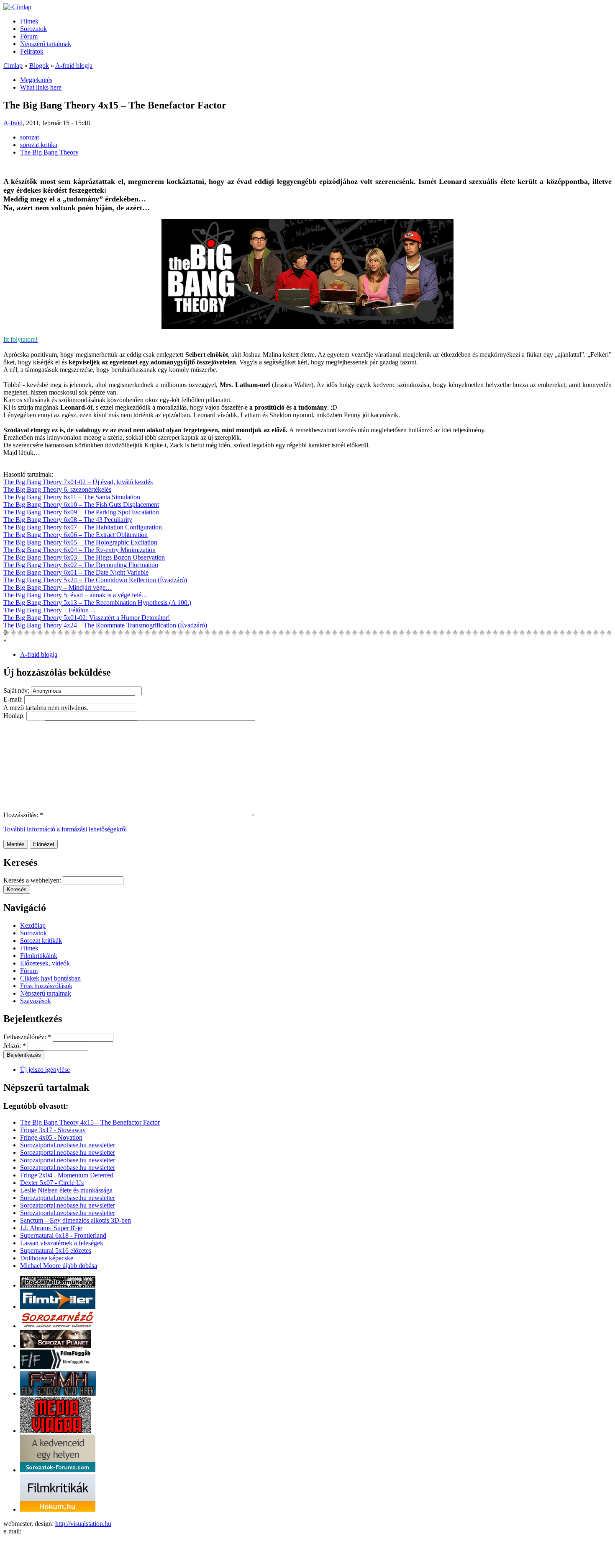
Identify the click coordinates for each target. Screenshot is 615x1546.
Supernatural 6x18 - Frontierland (63, 1235)
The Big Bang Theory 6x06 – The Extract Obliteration (75, 534)
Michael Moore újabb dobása (58, 1265)
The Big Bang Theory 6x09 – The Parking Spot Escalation (81, 512)
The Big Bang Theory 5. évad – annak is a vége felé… (75, 595)
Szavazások (35, 1000)
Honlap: (14, 715)
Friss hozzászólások (46, 985)
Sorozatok (33, 28)
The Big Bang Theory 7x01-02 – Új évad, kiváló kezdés (78, 481)
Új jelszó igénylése (45, 1069)
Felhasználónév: (27, 1036)
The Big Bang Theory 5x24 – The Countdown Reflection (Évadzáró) (95, 579)
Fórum (29, 36)
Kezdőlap (33, 925)
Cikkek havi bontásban (50, 978)
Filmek (29, 21)
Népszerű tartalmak (45, 43)
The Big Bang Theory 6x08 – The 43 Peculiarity (67, 519)
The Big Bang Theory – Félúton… (49, 610)
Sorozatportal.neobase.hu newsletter (67, 1145)
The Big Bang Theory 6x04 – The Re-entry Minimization (79, 549)
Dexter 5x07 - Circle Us (52, 1182)
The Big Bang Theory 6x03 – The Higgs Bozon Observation (84, 557)
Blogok (39, 65)
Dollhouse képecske (46, 1258)
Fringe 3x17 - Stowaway (53, 1129)
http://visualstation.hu (83, 1523)
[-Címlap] (17, 6)
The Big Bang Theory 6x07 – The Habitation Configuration (82, 527)
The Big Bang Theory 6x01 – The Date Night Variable (76, 572)
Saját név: (17, 690)
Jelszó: (14, 1045)
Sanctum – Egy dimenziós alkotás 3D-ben (75, 1220)
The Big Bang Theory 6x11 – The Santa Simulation (71, 497)
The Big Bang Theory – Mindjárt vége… (57, 587)
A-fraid (13, 122)
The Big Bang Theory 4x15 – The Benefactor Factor (90, 1122)
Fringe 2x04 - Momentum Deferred (66, 1175)
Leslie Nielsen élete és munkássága (66, 1190)
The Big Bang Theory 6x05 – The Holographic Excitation (80, 542)
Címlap (13, 65)
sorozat (29, 137)
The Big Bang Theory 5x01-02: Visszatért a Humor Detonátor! (86, 617)
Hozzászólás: (23, 814)
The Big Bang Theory (49, 152)
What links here (41, 87)
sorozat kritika (38, 144)
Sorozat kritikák (41, 940)
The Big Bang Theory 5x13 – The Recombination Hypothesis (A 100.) (97, 602)
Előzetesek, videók (45, 963)
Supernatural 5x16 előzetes (55, 1250)
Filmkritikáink (38, 955)
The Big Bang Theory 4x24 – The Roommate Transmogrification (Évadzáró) (105, 625)
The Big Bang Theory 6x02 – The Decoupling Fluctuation (80, 564)
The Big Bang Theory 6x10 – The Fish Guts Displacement (81, 504)
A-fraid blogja (73, 65)
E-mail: (13, 699)
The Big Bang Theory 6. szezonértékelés (57, 489)
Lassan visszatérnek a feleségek (61, 1243)
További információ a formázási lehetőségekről (65, 829)
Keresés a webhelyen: (33, 880)
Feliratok (32, 51)
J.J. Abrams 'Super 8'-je (51, 1227)
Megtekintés (36, 79)
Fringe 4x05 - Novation (51, 1137)
